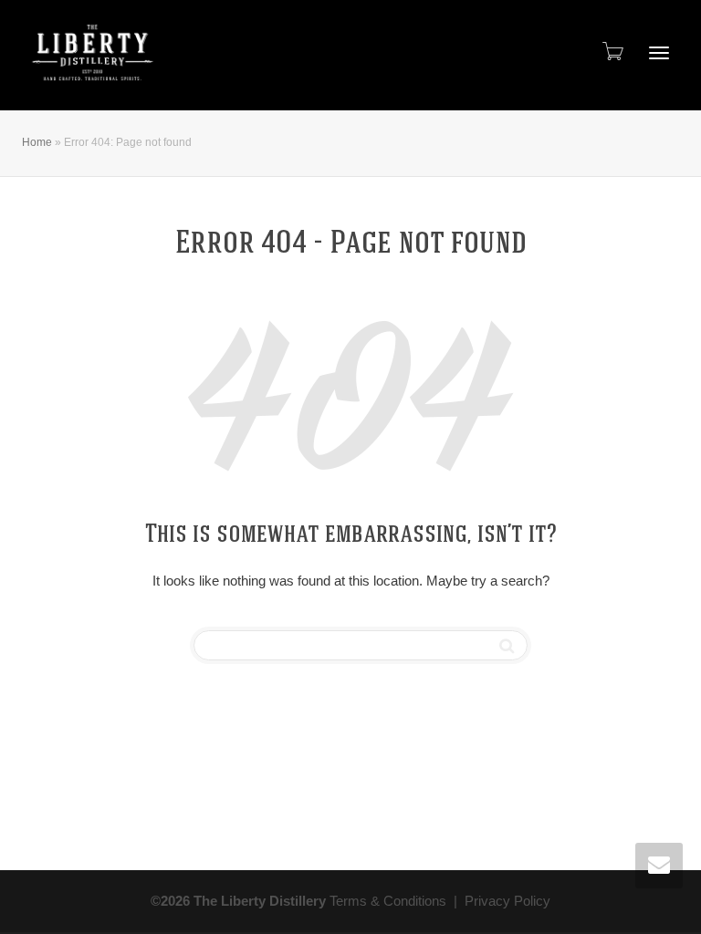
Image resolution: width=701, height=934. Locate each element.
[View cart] (611, 51)
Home (37, 142)
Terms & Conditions (388, 900)
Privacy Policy (507, 900)
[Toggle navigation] (659, 52)
